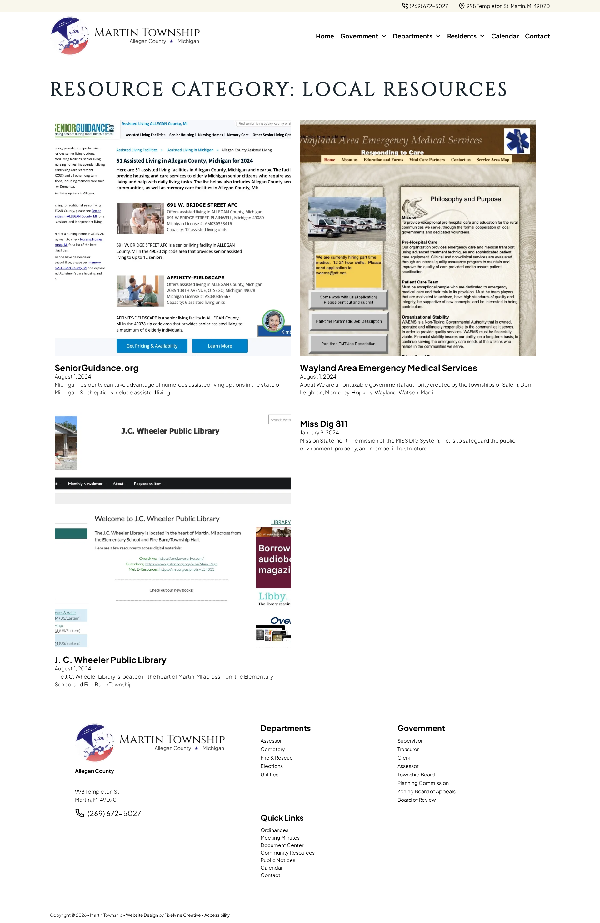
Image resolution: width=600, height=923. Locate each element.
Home (325, 36)
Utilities (269, 774)
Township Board (416, 774)
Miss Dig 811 (324, 423)
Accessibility (217, 915)
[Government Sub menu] (384, 35)
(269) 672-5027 (114, 813)
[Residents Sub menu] (482, 35)
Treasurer (408, 749)
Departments (412, 36)
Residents (462, 36)
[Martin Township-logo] (125, 36)
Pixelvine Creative (182, 915)
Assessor (271, 740)
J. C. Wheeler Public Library (111, 659)
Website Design (142, 915)
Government (359, 36)
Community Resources (288, 852)
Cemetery (273, 749)
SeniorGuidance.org (97, 367)
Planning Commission (423, 783)
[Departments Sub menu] (438, 35)
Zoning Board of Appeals (427, 791)
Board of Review (417, 799)
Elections (272, 766)
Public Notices (278, 860)
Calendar (505, 36)
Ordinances (274, 830)
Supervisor (410, 740)
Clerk (404, 757)
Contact (537, 36)
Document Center (282, 845)
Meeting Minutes (280, 837)
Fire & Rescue (277, 757)
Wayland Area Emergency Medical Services (388, 367)
